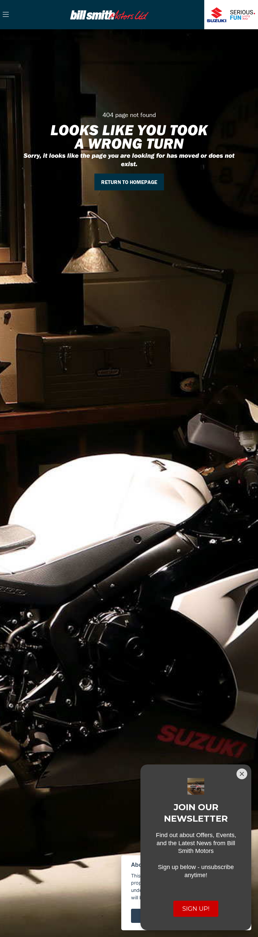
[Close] (241, 774)
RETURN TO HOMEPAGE (129, 182)
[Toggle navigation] (5, 15)
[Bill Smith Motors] (109, 14)
